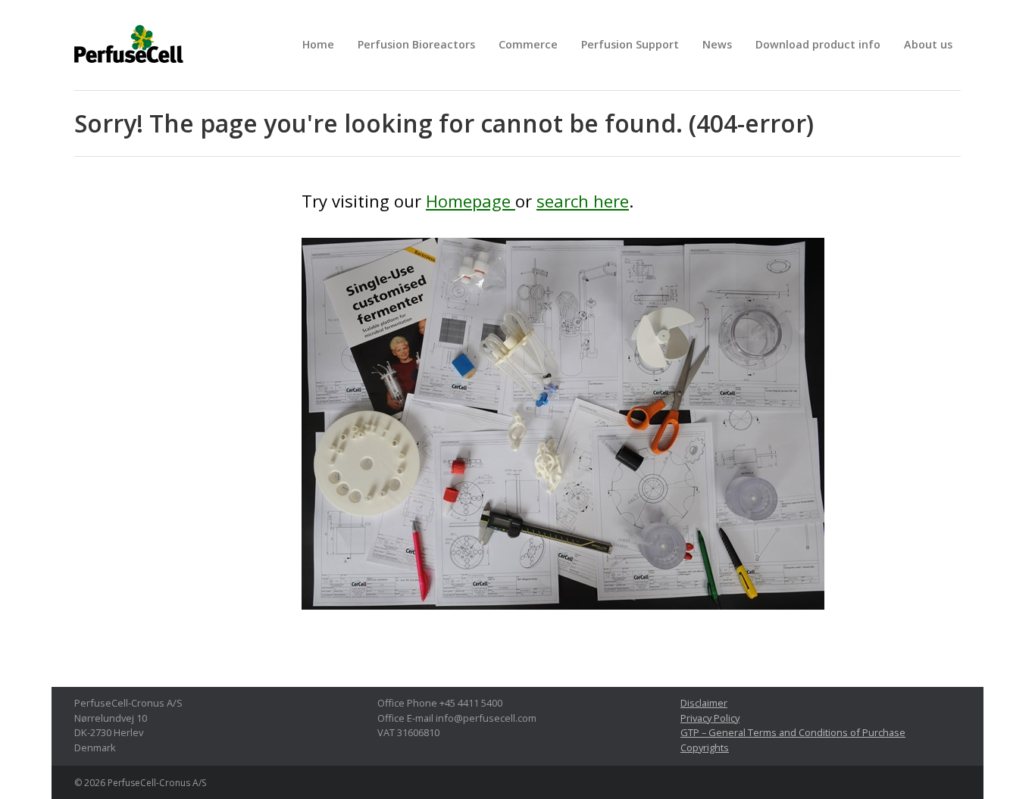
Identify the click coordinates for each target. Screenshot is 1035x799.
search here (582, 200)
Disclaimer (703, 703)
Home (318, 44)
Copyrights (704, 747)
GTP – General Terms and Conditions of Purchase (792, 732)
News (717, 44)
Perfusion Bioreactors (416, 44)
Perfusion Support (630, 44)
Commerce (528, 44)
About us (928, 44)
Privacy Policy (710, 718)
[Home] (563, 432)
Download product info (817, 44)
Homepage (470, 200)
